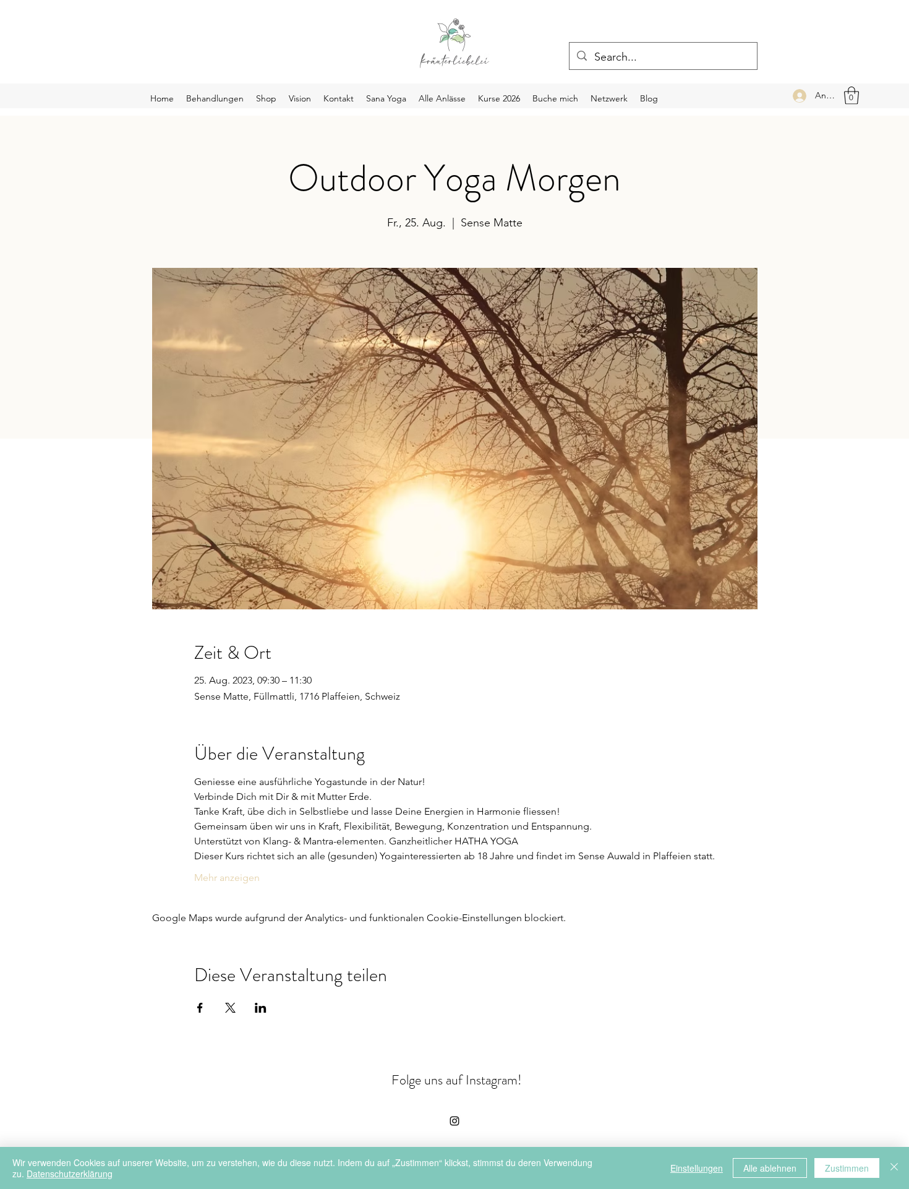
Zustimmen (847, 1168)
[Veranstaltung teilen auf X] (230, 1008)
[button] (851, 96)
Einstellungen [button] (696, 1168)
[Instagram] (454, 1121)
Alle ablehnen (769, 1168)
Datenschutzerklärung (70, 1173)
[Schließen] (894, 1168)
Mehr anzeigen (227, 877)
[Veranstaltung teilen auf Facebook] (200, 1008)
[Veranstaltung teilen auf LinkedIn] (261, 1008)
